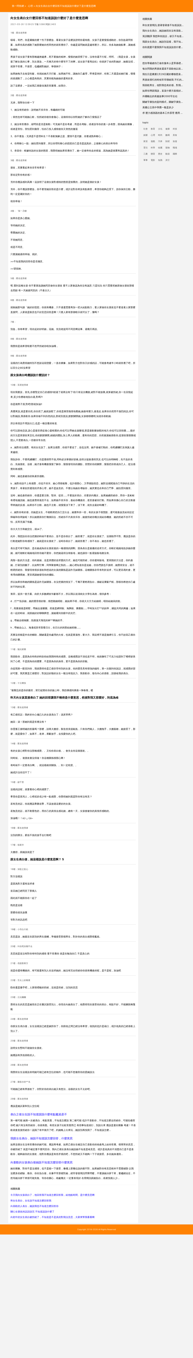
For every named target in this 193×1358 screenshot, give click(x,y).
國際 (175, 153)
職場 (175, 147)
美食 (175, 135)
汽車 (160, 141)
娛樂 (145, 135)
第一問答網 (18, 6)
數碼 (167, 135)
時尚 (160, 135)
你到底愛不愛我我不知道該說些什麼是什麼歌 (166, 47)
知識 (160, 160)
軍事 (145, 160)
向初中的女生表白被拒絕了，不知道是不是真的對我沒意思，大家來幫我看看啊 (52, 1217)
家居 (145, 141)
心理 (30, 6)
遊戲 (153, 141)
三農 (145, 153)
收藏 (160, 147)
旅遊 (175, 141)
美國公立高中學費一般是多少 (158, 107)
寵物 (167, 147)
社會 (145, 128)
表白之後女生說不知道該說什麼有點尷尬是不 (38, 1114)
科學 (153, 147)
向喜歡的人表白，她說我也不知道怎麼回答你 (34, 1206)
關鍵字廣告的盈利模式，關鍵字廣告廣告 (164, 101)
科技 (175, 128)
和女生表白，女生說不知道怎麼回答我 (30, 1200)
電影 (153, 160)
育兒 (145, 147)
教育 (153, 128)
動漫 (167, 153)
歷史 (160, 153)
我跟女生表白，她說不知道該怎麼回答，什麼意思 (41, 1138)
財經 (167, 141)
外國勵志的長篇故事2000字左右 (159, 96)
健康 (167, 128)
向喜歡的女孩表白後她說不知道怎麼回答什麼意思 (41, 1162)
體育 (153, 153)
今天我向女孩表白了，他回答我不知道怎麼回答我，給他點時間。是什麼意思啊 (52, 1195)
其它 (167, 160)
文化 (160, 128)
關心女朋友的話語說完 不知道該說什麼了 (32, 1211)
